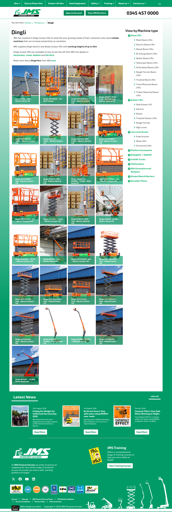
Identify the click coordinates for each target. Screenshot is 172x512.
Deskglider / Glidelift (141, 154)
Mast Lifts (141, 141)
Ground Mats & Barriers (142, 176)
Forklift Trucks (138, 159)
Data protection (56, 501)
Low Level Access (139, 132)
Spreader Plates (139, 180)
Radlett (37, 55)
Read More (39, 432)
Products (39, 22)
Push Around (142, 136)
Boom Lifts (136, 35)
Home (28, 22)
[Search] (160, 4)
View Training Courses (120, 465)
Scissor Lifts (137, 100)
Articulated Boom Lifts (147, 67)
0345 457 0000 (143, 12)
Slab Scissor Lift (144, 104)
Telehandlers (137, 164)
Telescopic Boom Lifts (147, 62)
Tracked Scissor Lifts (146, 118)
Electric (140, 109)
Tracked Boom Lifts (145, 79)
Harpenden (19, 55)
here (53, 60)
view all (155, 396)
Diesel (139, 113)
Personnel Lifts (143, 145)
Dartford (49, 55)
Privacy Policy (40, 501)
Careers (14, 499)
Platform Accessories (141, 150)
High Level (141, 127)
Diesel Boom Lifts (144, 49)
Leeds (29, 55)
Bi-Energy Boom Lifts (146, 53)
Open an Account (74, 13)
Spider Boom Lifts (145, 58)
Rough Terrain (143, 122)
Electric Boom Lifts (145, 44)
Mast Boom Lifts (144, 40)
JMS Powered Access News (43, 499)
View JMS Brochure (97, 13)
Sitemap (25, 499)
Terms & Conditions (22, 501)
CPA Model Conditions (65, 499)
